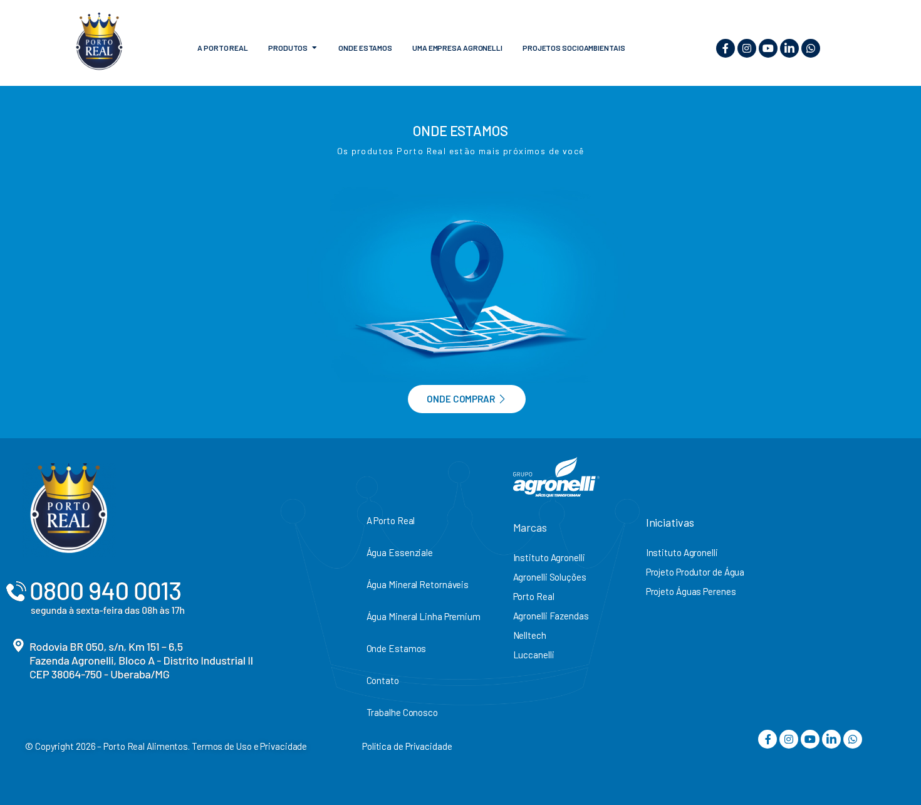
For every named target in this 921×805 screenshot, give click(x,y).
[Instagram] (746, 48)
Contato (383, 680)
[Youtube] (768, 48)
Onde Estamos (397, 648)
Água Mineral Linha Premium (424, 616)
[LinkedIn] (789, 48)
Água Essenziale (400, 552)
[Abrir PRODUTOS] (314, 47)
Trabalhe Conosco (402, 712)
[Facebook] (725, 48)
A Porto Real (391, 520)
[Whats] (810, 48)
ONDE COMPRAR (461, 398)
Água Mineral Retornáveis (418, 584)
